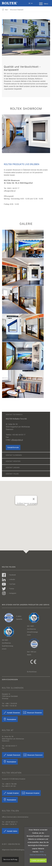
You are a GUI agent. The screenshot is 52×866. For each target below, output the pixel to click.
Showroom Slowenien (34, 713)
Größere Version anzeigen (27, 503)
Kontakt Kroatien (13, 793)
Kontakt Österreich (13, 755)
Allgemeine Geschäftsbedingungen (14, 850)
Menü (46, 4)
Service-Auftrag (10, 859)
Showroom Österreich (34, 755)
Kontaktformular (13, 447)
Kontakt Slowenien (13, 713)
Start (6, 9)
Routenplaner (11, 719)
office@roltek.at (17, 440)
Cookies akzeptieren (38, 860)
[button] (26, 511)
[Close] (33, 499)
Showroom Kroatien (32, 793)
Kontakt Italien (12, 831)
